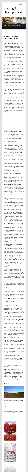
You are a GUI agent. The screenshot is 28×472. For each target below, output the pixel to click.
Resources (13, 28)
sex (10, 414)
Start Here (13, 25)
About (9, 25)
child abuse (6, 412)
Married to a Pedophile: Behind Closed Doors (11, 38)
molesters (14, 412)
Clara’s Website (7, 28)
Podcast (18, 25)
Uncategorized (10, 411)
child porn (10, 412)
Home (5, 25)
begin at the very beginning (9, 76)
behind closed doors (19, 411)
